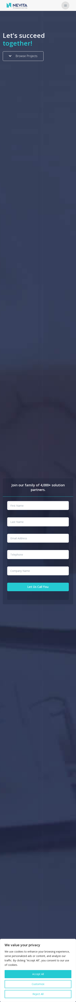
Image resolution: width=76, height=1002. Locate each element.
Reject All (38, 994)
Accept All (38, 974)
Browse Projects (26, 56)
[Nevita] (17, 5)
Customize (38, 984)
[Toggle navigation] (65, 5)
